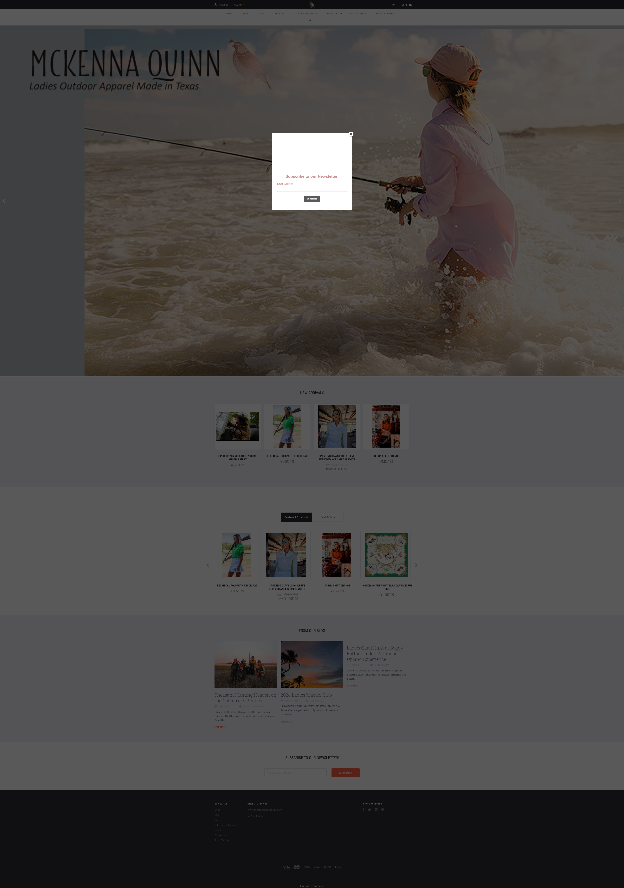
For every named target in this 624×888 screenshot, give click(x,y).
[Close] (351, 134)
